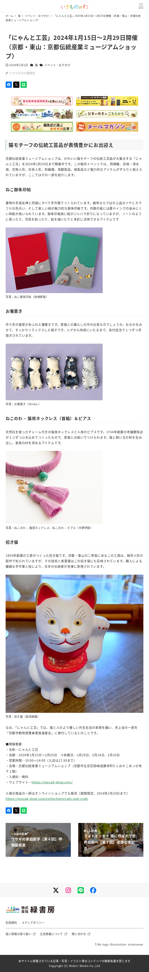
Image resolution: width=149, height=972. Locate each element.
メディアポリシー (33, 923)
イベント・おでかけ (57, 65)
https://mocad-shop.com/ (52, 782)
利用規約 (11, 923)
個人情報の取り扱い (18, 934)
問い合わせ (79, 934)
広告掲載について (51, 934)
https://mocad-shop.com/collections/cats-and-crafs (47, 798)
